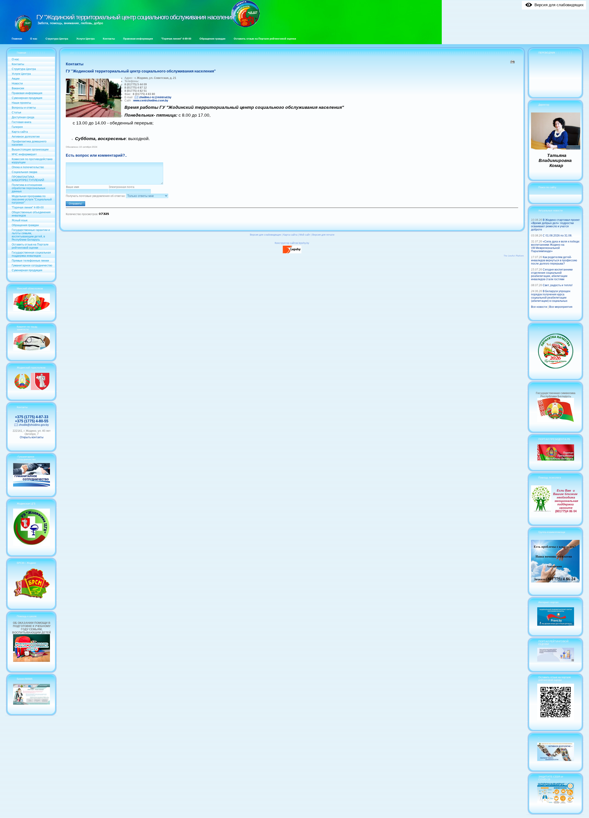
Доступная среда (23, 117)
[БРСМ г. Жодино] (31, 598)
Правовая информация (27, 93)
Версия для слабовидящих (265, 234)
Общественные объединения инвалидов (31, 214)
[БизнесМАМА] (31, 703)
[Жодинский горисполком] (31, 389)
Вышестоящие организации (30, 149)
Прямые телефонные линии (30, 260)
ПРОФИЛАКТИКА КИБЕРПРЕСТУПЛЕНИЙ (28, 178)
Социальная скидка (24, 172)
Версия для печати (323, 234)
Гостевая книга (21, 122)
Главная (21, 52)
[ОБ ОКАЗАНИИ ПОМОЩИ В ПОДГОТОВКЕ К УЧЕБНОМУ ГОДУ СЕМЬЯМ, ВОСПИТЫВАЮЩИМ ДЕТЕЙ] (31, 660)
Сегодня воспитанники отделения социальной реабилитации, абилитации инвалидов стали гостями (552, 274)
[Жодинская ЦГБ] (31, 545)
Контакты (18, 64)
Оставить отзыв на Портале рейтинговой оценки (30, 246)
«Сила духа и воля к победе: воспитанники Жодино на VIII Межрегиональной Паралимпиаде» (555, 246)
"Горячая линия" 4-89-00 (28, 207)
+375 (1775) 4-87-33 (31, 417)
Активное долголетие (26, 136)
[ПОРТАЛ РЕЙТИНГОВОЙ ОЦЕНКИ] (555, 660)
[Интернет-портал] (555, 624)
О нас (15, 59)
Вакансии (18, 88)
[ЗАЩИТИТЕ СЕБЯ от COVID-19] (555, 802)
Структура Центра (24, 69)
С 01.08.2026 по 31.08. (557, 235)
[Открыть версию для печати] (513, 61)
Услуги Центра (21, 73)
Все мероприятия (560, 306)
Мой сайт (304, 234)
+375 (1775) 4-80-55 (31, 421)
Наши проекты (21, 102)
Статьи (16, 112)
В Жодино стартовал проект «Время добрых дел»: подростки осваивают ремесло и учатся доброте (555, 224)
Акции (16, 78)
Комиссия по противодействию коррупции (32, 161)
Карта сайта (20, 131)
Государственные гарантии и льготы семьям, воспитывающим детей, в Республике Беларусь (31, 234)
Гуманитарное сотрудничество (32, 265)
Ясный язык (19, 220)
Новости (17, 83)
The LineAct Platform (514, 256)
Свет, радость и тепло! (557, 285)
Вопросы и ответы (24, 107)
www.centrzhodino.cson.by (150, 100)
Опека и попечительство (28, 167)
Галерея (17, 127)
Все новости (539, 306)
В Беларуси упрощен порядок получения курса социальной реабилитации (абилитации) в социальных (550, 296)
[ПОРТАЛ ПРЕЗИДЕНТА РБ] (555, 459)
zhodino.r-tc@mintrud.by (155, 97)
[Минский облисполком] (31, 310)
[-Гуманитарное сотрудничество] (31, 485)
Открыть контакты (31, 437)
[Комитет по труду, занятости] (31, 349)
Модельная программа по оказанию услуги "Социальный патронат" (32, 199)
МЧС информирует (24, 154)
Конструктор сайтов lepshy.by (292, 243)
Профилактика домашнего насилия (29, 143)
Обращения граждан (25, 225)
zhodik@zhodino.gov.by (34, 424)
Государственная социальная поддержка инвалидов (31, 254)
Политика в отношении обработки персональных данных (28, 188)
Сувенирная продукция (27, 98)
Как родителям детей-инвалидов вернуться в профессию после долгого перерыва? (554, 260)
